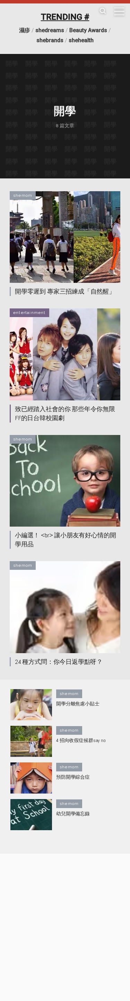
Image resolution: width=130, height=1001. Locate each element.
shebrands (49, 40)
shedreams (49, 30)
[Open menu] (119, 11)
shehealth (81, 40)
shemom (22, 195)
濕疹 (24, 30)
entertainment (29, 312)
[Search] (102, 11)
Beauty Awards (88, 30)
